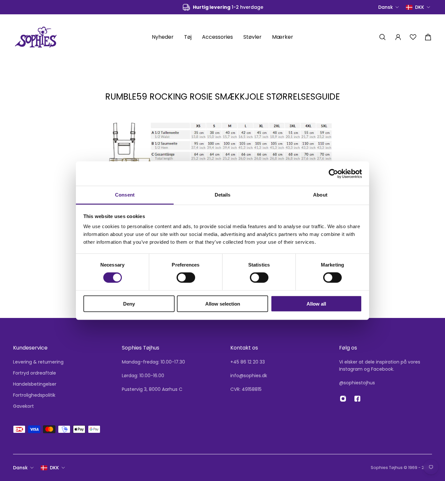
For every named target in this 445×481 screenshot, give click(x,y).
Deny (129, 304)
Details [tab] (223, 195)
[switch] (186, 277)
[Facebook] (357, 399)
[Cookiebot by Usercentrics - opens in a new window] (333, 173)
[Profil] (398, 37)
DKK (54, 467)
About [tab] (320, 195)
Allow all (316, 304)
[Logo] (36, 37)
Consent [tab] (125, 195)
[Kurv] (428, 37)
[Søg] (382, 37)
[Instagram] (343, 399)
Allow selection (222, 304)
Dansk (20, 467)
